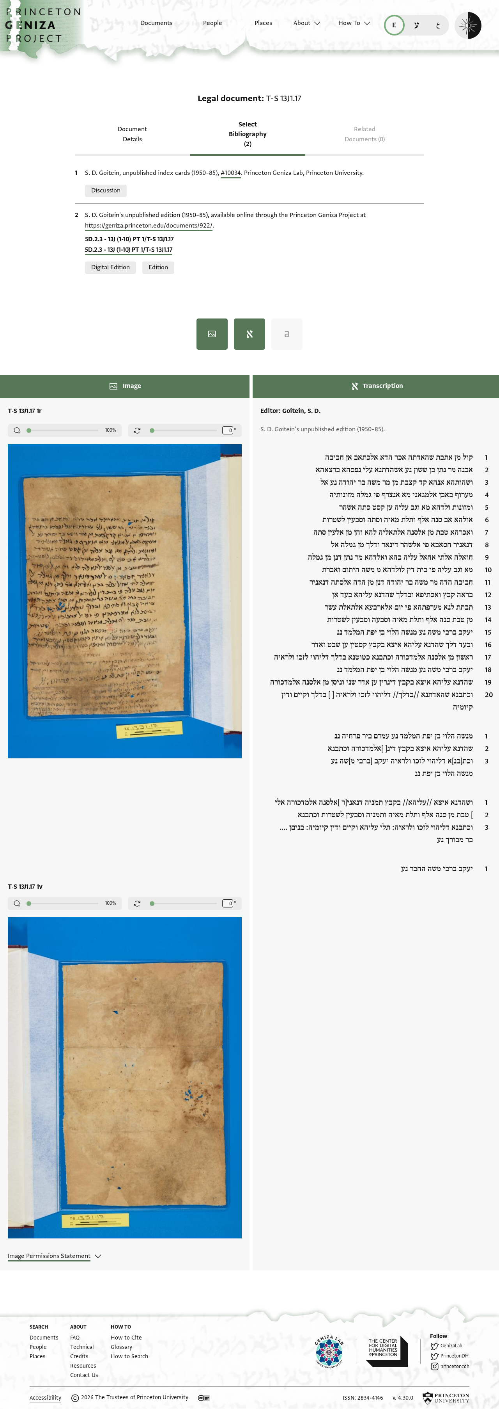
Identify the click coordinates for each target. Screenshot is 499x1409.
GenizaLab (451, 1346)
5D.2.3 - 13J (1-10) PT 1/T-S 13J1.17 (128, 250)
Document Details (132, 134)
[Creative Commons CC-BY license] (204, 1398)
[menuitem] (149, 27)
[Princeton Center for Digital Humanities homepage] (393, 1351)
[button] (45, 29)
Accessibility (45, 1398)
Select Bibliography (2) (248, 134)
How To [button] (349, 23)
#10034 (231, 173)
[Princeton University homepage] (446, 1398)
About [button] (302, 23)
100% (110, 430)
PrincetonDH (455, 1356)
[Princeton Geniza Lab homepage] (335, 1351)
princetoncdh (455, 1366)
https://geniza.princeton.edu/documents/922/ (148, 225)
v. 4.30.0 (403, 1398)
